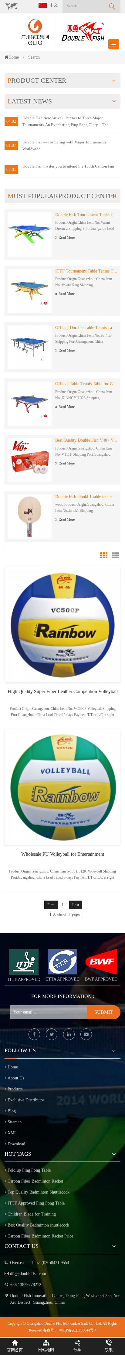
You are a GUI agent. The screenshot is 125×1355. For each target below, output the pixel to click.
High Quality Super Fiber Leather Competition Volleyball (63, 691)
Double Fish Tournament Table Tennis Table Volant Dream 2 (86, 214)
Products (15, 1089)
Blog (12, 1111)
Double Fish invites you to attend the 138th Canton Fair (68, 166)
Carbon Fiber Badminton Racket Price (40, 1236)
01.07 (11, 145)
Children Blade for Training (32, 1214)
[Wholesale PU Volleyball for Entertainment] (62, 786)
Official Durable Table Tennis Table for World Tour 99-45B (86, 327)
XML (12, 1133)
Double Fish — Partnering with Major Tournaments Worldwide (64, 145)
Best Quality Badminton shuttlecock (38, 1225)
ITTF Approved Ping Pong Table (36, 1203)
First (51, 904)
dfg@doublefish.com (28, 1273)
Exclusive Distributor (26, 1100)
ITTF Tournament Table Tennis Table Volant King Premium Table (86, 271)
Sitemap (15, 1122)
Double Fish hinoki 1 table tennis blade (86, 496)
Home (13, 57)
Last (75, 904)
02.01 (11, 169)
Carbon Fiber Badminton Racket (35, 1181)
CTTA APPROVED (62, 979)
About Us (16, 1078)
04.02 (11, 121)
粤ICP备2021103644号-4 (77, 1330)
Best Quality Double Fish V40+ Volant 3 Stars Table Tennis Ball (86, 440)
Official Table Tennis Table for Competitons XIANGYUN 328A (86, 383)
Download (16, 1144)
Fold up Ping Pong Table (29, 1170)
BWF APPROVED (101, 979)
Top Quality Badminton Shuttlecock (38, 1192)
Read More (67, 237)
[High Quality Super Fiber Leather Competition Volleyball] (62, 623)
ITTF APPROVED (24, 979)
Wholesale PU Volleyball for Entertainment (62, 854)
